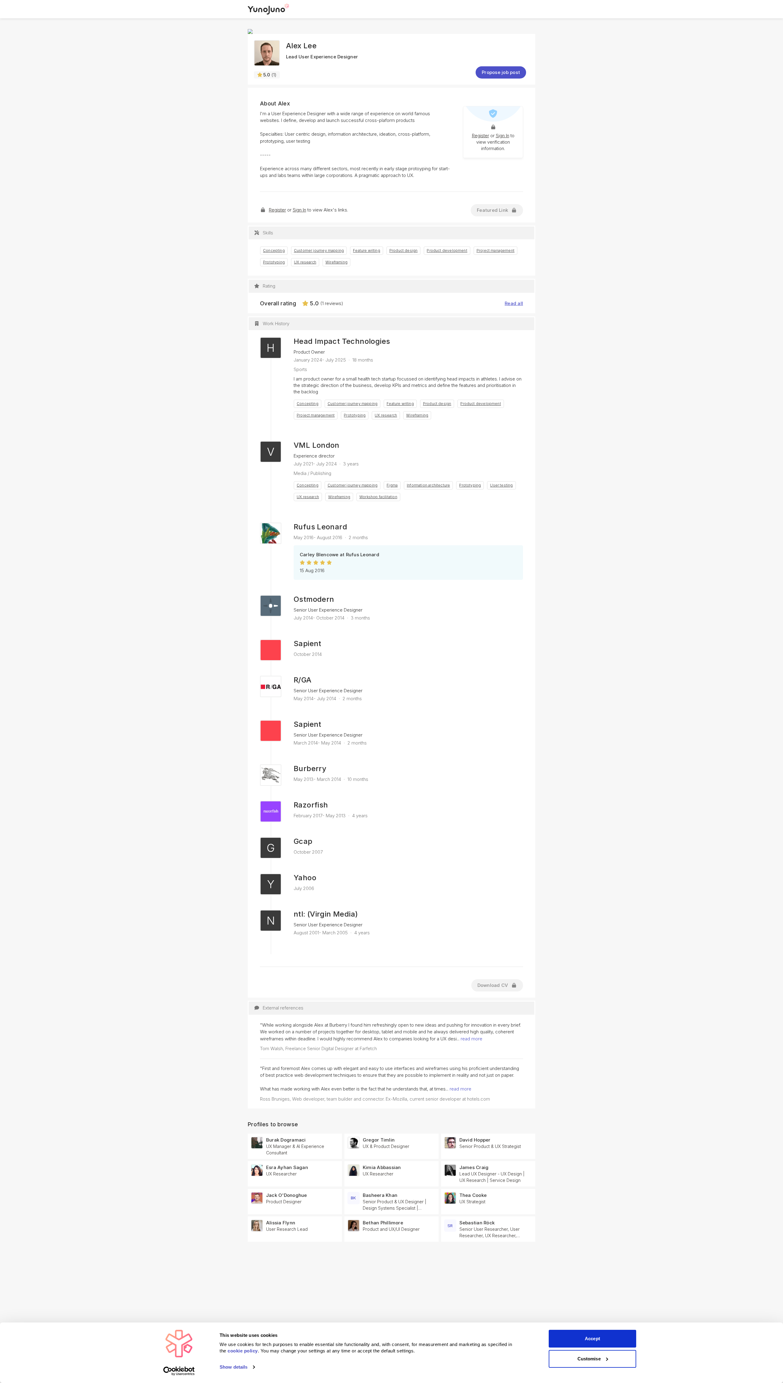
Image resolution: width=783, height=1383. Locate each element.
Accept (592, 1338)
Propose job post (501, 72)
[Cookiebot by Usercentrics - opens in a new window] (179, 1371)
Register (480, 135)
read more (471, 1039)
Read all (514, 303)
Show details (233, 1367)
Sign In (502, 135)
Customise (589, 1358)
